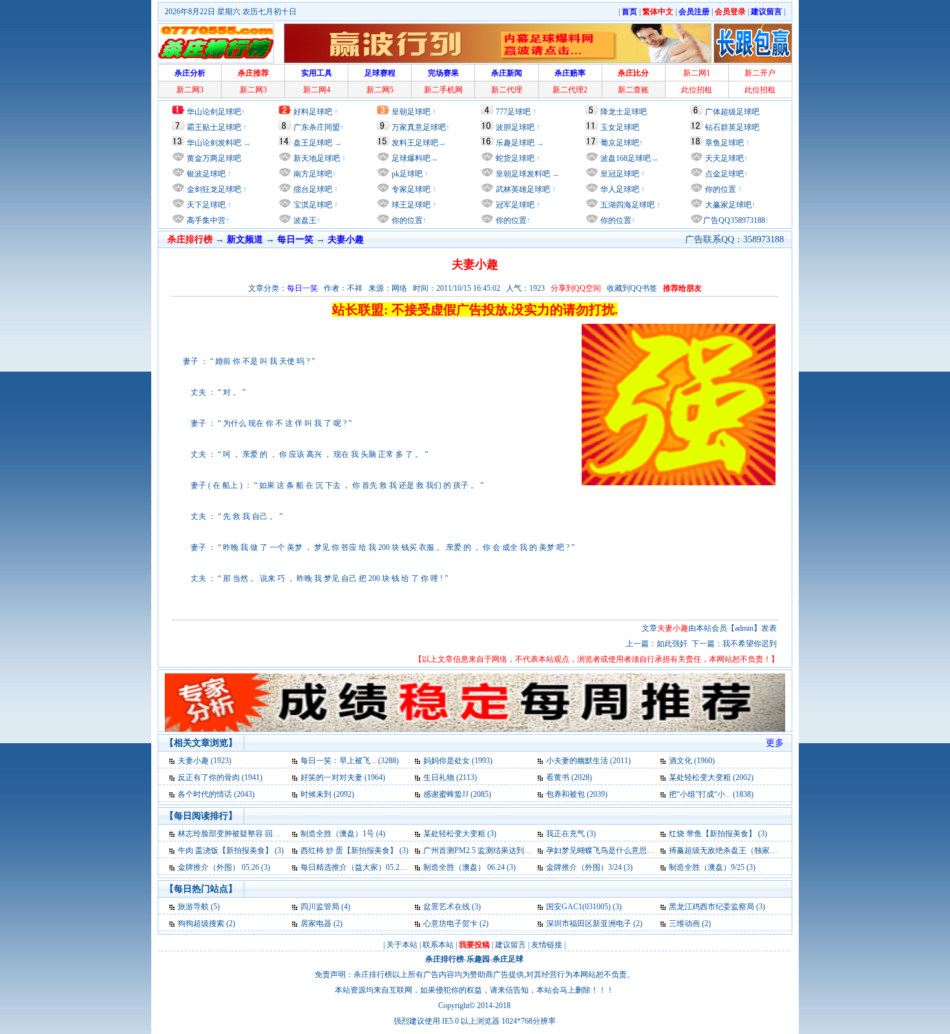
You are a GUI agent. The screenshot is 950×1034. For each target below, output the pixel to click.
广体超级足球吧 (732, 111)
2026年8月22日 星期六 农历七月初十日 (231, 11)
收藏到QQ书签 (632, 288)
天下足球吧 (205, 204)
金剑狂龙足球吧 (213, 189)
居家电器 (316, 923)
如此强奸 (672, 643)
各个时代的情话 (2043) (216, 794)
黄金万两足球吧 (214, 158)
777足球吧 (513, 111)
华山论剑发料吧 (214, 142)
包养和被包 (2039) (576, 794)
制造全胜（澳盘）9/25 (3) (712, 867)
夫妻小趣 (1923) (204, 760)
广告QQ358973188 (734, 220)
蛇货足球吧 (516, 158)
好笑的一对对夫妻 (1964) (343, 777)
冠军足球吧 (514, 204)
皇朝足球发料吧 (522, 173)
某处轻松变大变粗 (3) (459, 833)
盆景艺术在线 (446, 906)
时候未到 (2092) (327, 794)
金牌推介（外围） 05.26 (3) (224, 867)
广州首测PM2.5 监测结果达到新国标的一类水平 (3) (510, 850)
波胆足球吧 (515, 127)
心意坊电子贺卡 (450, 923)
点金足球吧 (723, 173)
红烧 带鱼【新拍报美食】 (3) (718, 833)
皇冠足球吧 (618, 173)
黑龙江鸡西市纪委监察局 (711, 906)
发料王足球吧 (415, 142)
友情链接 (546, 944)
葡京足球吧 (619, 142)
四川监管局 (320, 906)
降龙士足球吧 (623, 111)
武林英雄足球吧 (522, 189)
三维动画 (684, 923)
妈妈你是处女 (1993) (457, 760)
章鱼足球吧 (724, 142)
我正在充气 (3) (571, 833)
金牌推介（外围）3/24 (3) (589, 867)
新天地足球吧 (315, 158)
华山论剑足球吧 (214, 111)
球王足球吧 (410, 204)
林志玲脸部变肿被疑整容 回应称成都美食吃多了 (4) (266, 833)
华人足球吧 (618, 189)
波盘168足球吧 (625, 158)
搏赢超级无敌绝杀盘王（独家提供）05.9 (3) (743, 850)
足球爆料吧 (411, 158)
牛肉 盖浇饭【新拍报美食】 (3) (231, 850)
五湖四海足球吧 (626, 204)
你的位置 (406, 220)
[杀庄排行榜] (216, 43)
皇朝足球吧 (411, 111)
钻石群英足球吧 (732, 127)
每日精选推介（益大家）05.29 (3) (357, 867)
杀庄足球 (507, 959)
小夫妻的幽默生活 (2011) (588, 760)
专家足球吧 (410, 189)
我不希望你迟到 (750, 643)
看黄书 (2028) (569, 777)
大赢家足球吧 (727, 204)
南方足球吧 (311, 173)
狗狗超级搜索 (201, 923)
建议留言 (510, 944)
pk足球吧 (406, 173)
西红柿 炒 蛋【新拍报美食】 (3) (354, 850)
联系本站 (438, 944)
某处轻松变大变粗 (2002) (711, 777)
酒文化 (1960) (692, 760)
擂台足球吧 (311, 189)
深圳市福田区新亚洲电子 (588, 923)
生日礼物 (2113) (450, 777)
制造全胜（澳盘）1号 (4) (343, 833)
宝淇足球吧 (312, 204)
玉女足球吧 (619, 127)
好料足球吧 (312, 111)
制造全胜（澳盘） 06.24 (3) (469, 867)
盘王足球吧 (312, 142)
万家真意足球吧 (419, 127)
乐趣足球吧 (515, 142)
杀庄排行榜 (444, 959)
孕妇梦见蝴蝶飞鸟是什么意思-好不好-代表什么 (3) (631, 850)
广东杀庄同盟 (316, 127)
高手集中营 (205, 220)
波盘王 (304, 220)
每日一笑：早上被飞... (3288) (350, 760)
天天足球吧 (723, 158)
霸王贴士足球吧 (214, 127)
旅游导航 (193, 906)
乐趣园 (478, 959)
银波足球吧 (206, 173)
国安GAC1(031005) (578, 906)
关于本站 (401, 944)
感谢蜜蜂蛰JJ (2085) (457, 794)
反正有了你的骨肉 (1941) (220, 777)
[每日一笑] (173, 760)
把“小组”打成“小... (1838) (711, 794)
